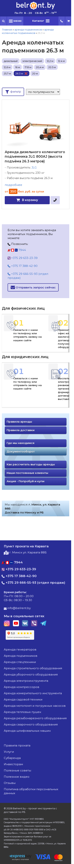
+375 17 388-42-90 (24, 266)
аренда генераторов (20, 649)
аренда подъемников (28, 29)
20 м (35, 73)
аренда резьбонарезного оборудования (35, 718)
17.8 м (28, 67)
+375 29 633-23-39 (24, 258)
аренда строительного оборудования (33, 668)
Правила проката (17, 745)
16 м (17, 67)
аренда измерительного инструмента (33, 693)
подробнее (13, 185)
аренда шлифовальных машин (27, 730)
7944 (22, 250)
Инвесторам (13, 764)
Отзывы (10, 783)
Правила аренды (19, 421)
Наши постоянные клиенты (27, 473)
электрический (32, 60)
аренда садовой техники (23, 699)
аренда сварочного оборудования (31, 724)
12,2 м (50, 60)
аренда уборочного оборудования (31, 674)
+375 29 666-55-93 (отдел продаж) (28, 276)
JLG (34, 167)
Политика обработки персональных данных (31, 791)
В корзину (30, 200)
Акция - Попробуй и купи (25, 481)
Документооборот (21, 451)
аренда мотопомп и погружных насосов (35, 705)
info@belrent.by (19, 608)
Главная (7, 29)
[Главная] (35, 9)
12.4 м (61, 60)
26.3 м (19, 73)
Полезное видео (16, 776)
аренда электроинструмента (26, 680)
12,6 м (7, 67)
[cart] (68, 21)
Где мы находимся (20, 443)
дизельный (11, 60)
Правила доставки (21, 430)
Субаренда (12, 758)
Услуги (9, 751)
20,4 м (40, 67)
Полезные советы (17, 770)
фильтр (15, 91)
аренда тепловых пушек (22, 712)
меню (17, 21)
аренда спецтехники (20, 662)
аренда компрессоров (21, 687)
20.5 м (52, 67)
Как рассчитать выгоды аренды (31, 464)
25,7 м (7, 73)
